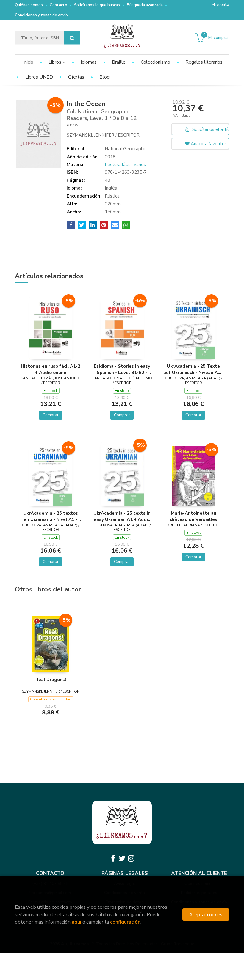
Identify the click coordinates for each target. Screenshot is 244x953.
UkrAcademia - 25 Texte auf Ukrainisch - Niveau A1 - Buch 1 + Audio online (193, 369)
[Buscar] (72, 38)
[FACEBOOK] (113, 858)
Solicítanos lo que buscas (97, 5)
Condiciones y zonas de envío (41, 15)
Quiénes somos (29, 5)
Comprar (51, 415)
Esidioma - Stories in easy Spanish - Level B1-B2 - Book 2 (122, 369)
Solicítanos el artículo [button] (210, 129)
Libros (55, 62)
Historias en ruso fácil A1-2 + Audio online (50, 369)
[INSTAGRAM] (130, 858)
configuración (125, 921)
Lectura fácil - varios (125, 165)
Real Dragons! (50, 680)
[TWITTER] (122, 858)
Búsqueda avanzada (145, 5)
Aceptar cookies (205, 914)
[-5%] (50, 328)
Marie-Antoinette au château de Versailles (193, 516)
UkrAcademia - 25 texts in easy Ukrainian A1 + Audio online (122, 516)
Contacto (58, 5)
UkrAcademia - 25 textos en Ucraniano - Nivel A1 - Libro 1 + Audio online (50, 516)
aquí (76, 921)
